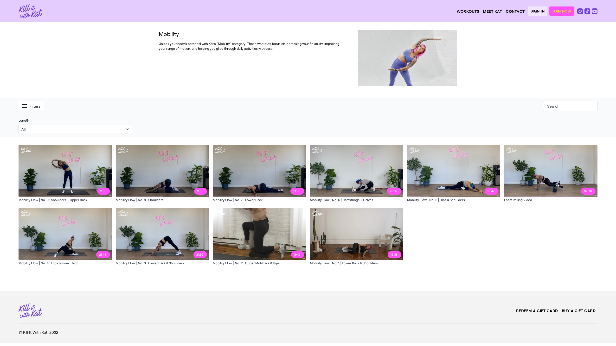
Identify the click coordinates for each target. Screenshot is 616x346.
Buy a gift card (579, 310)
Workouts (468, 11)
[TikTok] (587, 10)
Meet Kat (492, 11)
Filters (35, 106)
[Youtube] (594, 10)
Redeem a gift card (537, 310)
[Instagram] (580, 10)
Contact (515, 11)
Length (24, 120)
